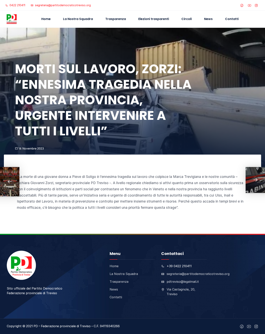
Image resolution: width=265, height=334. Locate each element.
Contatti (232, 19)
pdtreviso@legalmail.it (183, 282)
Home (46, 19)
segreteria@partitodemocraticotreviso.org (62, 5)
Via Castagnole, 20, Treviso (181, 291)
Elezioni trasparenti (153, 19)
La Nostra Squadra (78, 19)
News (208, 19)
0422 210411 (17, 5)
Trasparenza (115, 19)
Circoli (186, 19)
